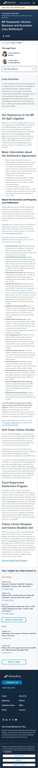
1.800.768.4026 (25, 3)
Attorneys (6, 700)
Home (4, 709)
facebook (9, 719)
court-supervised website (10, 425)
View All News (14, 662)
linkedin (6, 719)
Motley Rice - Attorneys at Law (10, 3)
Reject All (19, 760)
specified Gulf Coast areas (25, 288)
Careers (22, 709)
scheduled (11, 501)
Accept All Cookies (19, 765)
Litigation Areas (8, 705)
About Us (22, 696)
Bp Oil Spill (15, 13)
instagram (3, 719)
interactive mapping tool (11, 423)
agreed (18, 434)
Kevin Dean (11, 138)
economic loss (16, 308)
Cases (4, 696)
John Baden (20, 134)
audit (22, 460)
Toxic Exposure (6, 13)
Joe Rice (20, 123)
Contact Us (12, 682)
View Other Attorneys (11, 69)
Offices (22, 700)
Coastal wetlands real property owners (19, 394)
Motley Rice (13, 677)
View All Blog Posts (14, 620)
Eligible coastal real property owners (19, 258)
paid (19, 454)
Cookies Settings (19, 756)
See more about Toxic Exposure (14, 560)
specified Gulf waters (24, 250)
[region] (19, 756)
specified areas (30, 326)
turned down (14, 541)
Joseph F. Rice (9, 589)
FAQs (21, 705)
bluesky (16, 719)
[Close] (36, 746)
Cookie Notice (8, 752)
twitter (12, 719)
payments (31, 467)
